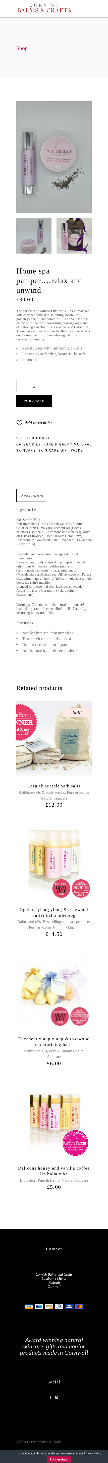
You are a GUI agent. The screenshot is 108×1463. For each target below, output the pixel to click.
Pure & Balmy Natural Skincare (54, 927)
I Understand (59, 1459)
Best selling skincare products (66, 922)
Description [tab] (31, 495)
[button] (34, 423)
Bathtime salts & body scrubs (42, 792)
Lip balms (28, 1180)
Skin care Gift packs (60, 450)
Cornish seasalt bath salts (54, 786)
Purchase (34, 400)
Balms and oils (29, 922)
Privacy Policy (92, 1453)
